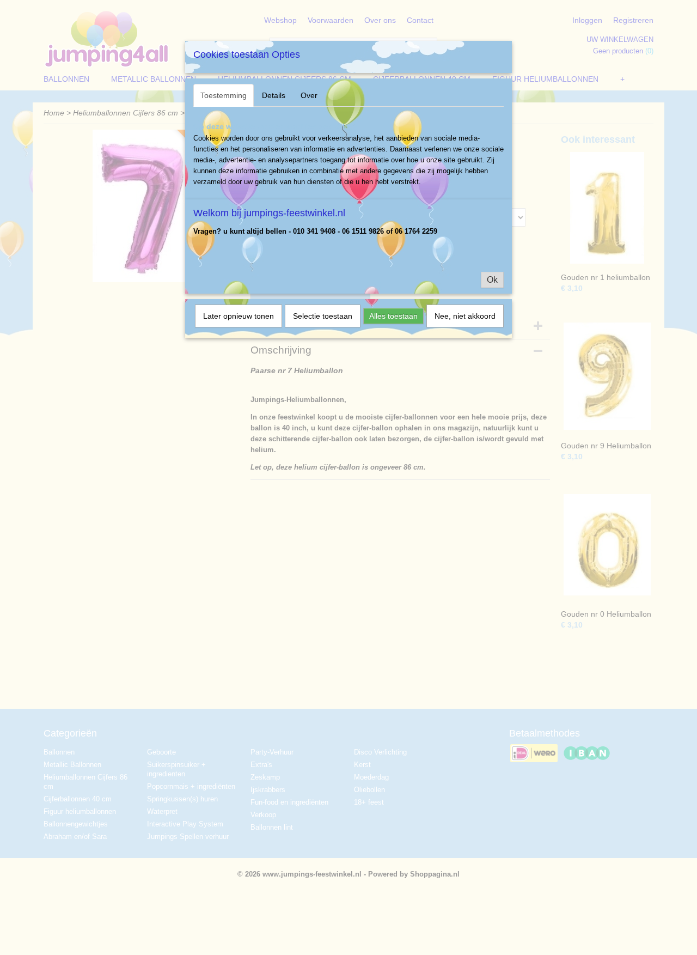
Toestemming (223, 95)
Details (273, 95)
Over (309, 95)
